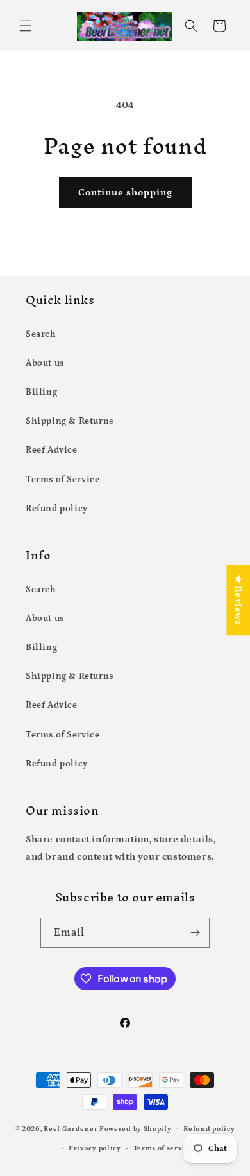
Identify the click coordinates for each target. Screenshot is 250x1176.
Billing (41, 392)
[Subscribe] (195, 933)
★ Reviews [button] (238, 600)
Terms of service (163, 1148)
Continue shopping (125, 192)
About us (45, 363)
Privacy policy (95, 1148)
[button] (26, 26)
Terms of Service (63, 480)
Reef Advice (52, 450)
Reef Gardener (70, 1128)
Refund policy (57, 508)
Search (41, 334)
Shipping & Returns (69, 421)
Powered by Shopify (135, 1128)
